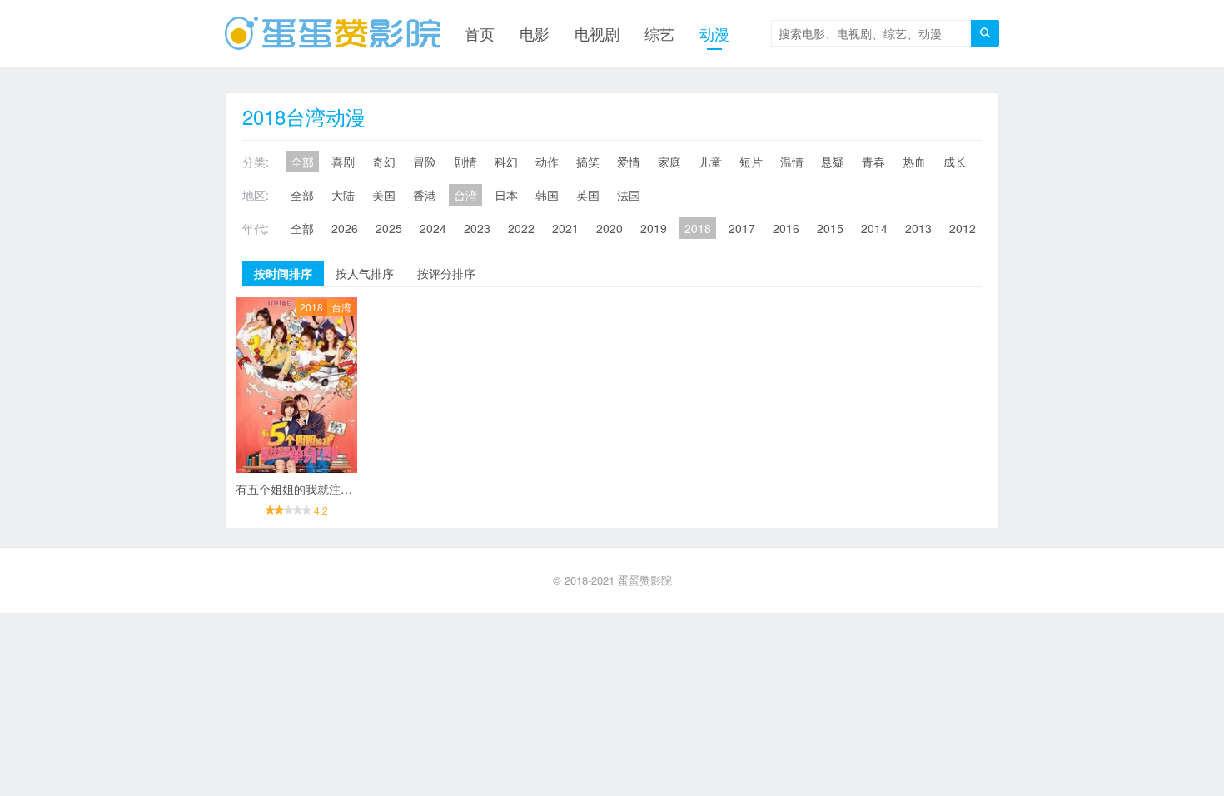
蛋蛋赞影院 (645, 580)
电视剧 (597, 33)
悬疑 (832, 161)
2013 (918, 228)
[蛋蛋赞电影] (332, 33)
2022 (521, 228)
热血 (914, 161)
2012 (962, 228)
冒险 (424, 161)
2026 (344, 228)
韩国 (547, 195)
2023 (477, 228)
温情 (792, 161)
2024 (433, 228)
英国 (588, 195)
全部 (302, 161)
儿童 (710, 161)
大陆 (343, 195)
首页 (480, 33)
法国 (628, 195)
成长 (955, 161)
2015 (830, 228)
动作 (547, 161)
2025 (389, 228)
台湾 (465, 195)
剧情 (465, 161)
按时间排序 (283, 273)
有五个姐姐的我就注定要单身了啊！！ (335, 488)
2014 (874, 228)
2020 (609, 228)
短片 (751, 161)
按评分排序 (446, 273)
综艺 (659, 33)
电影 (535, 33)
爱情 (628, 161)
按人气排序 (365, 273)
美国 (384, 195)
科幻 (506, 161)
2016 (786, 228)
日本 (506, 195)
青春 (873, 161)
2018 (697, 228)
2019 (653, 228)
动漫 (714, 33)
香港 (424, 195)
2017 (742, 228)
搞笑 (588, 161)
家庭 (669, 161)
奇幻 (384, 161)
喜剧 (343, 161)
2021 (565, 228)
